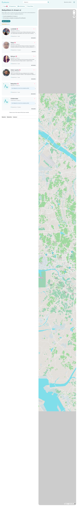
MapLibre (66, 503)
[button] (46, 255)
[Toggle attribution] (75, 504)
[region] (57, 257)
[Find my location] (74, 17)
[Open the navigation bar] (74, 2)
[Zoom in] (74, 11)
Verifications (22, 6)
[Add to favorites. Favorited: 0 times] (34, 43)
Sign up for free (6, 21)
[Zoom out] (74, 13)
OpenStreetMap (71, 503)
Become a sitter (67, 2)
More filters (30, 6)
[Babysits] (5, 2)
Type (5, 6)
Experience (13, 6)
